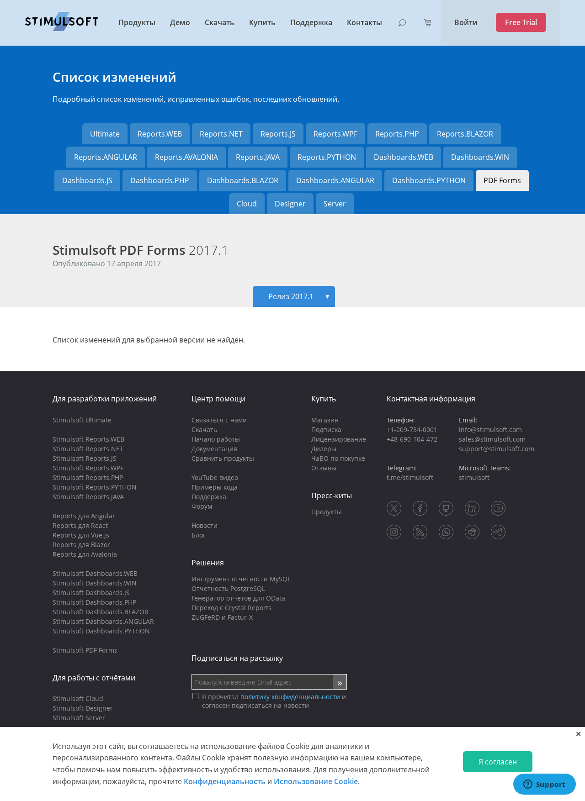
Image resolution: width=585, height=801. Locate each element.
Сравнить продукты (222, 458)
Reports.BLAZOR (465, 134)
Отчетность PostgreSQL (228, 588)
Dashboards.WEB (403, 157)
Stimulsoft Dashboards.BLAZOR (101, 611)
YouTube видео (214, 477)
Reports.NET (221, 134)
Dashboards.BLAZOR (242, 180)
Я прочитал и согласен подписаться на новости (274, 701)
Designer (290, 204)
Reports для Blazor (81, 544)
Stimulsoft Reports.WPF (88, 468)
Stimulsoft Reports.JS (85, 458)
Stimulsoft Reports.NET (88, 448)
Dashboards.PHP (159, 180)
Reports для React (80, 525)
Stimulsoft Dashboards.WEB (95, 573)
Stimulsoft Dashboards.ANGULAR (103, 621)
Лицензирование (338, 439)
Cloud (247, 204)
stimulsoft (474, 477)
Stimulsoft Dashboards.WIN (95, 583)
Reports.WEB (160, 134)
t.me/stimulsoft (410, 477)
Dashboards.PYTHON (429, 180)
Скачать (219, 22)
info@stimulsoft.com (490, 429)
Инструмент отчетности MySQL (241, 578)
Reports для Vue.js (81, 535)
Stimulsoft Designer (83, 708)
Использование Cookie (316, 781)
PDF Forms (502, 180)
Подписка (326, 429)
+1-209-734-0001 (412, 429)
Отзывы (323, 468)
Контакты (364, 22)
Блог (198, 535)
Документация (214, 448)
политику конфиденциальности (290, 696)
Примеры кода (214, 487)
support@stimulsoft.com (496, 448)
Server (335, 204)
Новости (204, 525)
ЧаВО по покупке (338, 458)
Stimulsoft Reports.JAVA (88, 496)
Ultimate (105, 134)
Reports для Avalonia (85, 554)
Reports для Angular (84, 515)
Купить (262, 22)
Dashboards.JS (87, 180)
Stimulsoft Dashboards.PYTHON (101, 631)
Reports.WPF (335, 134)
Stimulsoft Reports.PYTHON (95, 487)
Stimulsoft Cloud (78, 698)
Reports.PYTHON (327, 157)
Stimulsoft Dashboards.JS (91, 592)
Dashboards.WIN (480, 157)
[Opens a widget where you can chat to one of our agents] (544, 785)
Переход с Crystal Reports (231, 607)
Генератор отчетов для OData (238, 598)
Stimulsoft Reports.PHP (88, 477)
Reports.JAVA (258, 157)
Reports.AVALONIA (186, 157)
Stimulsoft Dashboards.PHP (94, 602)
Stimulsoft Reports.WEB (88, 439)
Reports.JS (278, 134)
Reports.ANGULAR (105, 157)
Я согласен (498, 762)
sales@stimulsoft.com (492, 439)
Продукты (136, 22)
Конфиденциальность (225, 781)
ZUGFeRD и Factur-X (222, 617)
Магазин (325, 420)
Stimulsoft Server (79, 717)
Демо (180, 22)
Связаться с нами (219, 420)
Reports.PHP (397, 134)
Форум (201, 506)
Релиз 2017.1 (299, 296)
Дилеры (323, 448)
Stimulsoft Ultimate (82, 420)
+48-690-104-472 (412, 439)
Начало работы (215, 439)
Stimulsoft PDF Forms (141, 250)
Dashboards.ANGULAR (335, 180)
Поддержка (311, 22)
